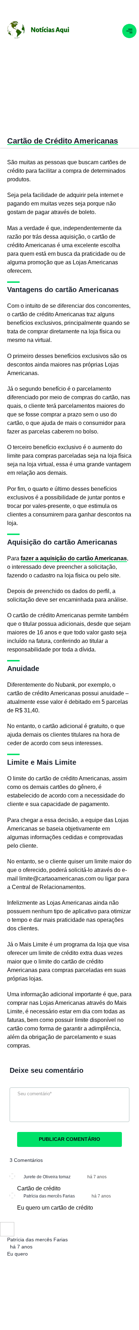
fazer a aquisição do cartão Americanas (74, 558)
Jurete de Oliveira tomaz (47, 1176)
